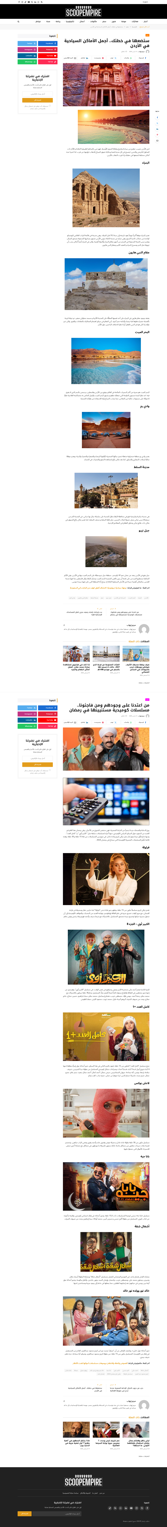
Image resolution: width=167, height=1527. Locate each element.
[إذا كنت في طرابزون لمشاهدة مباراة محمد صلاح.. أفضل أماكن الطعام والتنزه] (76, 654)
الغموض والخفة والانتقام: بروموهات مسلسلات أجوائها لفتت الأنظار (100, 1363)
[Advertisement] (37, 133)
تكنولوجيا (70, 21)
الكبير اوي (117, 1370)
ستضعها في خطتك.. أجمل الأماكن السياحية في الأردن (85, 1389)
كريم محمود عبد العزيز (141, 1374)
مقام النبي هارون (83, 597)
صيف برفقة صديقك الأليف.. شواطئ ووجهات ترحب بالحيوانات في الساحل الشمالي (137, 668)
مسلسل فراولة (127, 1374)
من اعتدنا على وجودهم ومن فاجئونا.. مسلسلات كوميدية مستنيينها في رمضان (126, 613)
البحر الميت (131, 597)
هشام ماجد (101, 1374)
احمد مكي (135, 1370)
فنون (114, 21)
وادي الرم (72, 597)
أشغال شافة (144, 1370)
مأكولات (93, 21)
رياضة (58, 21)
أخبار (146, 21)
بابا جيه (109, 1370)
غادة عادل (68, 1370)
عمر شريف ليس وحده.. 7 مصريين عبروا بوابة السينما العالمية (108, 1443)
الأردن (146, 597)
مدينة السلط (94, 597)
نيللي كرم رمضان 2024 (114, 1374)
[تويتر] (157, 123)
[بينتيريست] (157, 135)
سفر (104, 21)
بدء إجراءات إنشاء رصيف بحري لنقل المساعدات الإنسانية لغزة (84, 613)
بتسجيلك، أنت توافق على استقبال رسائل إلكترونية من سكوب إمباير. (36, 107)
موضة (123, 21)
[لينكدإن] (157, 129)
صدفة (76, 1370)
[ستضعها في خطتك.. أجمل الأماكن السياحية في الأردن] (106, 84)
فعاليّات (135, 21)
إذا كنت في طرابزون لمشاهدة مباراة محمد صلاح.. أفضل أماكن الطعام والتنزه (76, 667)
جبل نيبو (108, 597)
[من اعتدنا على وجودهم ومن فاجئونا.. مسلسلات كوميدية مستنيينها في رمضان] (106, 749)
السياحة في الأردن (119, 597)
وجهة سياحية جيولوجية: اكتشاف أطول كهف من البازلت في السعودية (98, 588)
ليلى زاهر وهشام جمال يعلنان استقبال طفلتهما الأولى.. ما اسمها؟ (138, 1443)
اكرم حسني (126, 1370)
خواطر (38, 21)
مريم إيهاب (141, 51)
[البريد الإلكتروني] (157, 140)
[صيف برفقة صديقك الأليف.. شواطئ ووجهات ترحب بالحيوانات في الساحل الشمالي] (136, 654)
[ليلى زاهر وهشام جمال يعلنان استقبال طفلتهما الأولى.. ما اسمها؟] (136, 1430)
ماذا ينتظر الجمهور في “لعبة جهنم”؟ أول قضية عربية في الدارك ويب (77, 1443)
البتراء (140, 597)
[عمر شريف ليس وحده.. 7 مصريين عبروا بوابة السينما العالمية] (106, 1430)
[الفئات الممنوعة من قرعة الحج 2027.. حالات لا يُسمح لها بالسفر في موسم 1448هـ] (106, 654)
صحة (48, 21)
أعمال (82, 21)
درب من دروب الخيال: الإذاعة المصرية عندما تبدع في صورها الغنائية (126, 1389)
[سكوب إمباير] (83, 11)
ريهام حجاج (84, 1370)
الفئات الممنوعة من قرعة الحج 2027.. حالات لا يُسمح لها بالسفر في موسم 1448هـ (106, 667)
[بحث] (19, 21)
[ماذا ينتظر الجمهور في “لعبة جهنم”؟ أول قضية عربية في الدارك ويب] (76, 1430)
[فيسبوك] (157, 117)
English (145, 2)
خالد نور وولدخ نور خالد (97, 1370)
